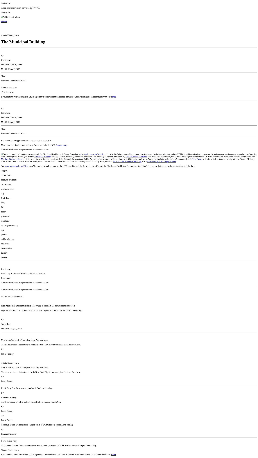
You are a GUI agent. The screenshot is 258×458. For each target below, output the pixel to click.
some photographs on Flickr (16, 166)
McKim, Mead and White (136, 157)
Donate (4, 21)
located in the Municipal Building (127, 161)
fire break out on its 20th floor (92, 154)
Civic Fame (196, 159)
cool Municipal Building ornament (161, 161)
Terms (113, 97)
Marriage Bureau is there (11, 159)
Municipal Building (42, 157)
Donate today (61, 145)
